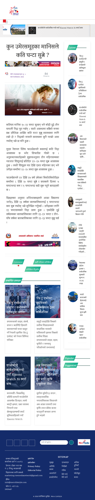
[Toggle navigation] (6, 22)
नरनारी (76, 469)
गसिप (64, 470)
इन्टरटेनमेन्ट (53, 477)
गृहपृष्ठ (51, 462)
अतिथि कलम (51, 468)
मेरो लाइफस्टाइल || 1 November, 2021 (18, 75)
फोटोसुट (77, 473)
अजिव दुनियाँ (76, 464)
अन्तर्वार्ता (52, 473)
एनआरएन (65, 462)
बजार (76, 477)
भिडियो (64, 466)
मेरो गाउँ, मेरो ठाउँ (65, 476)
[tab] (18, 261)
